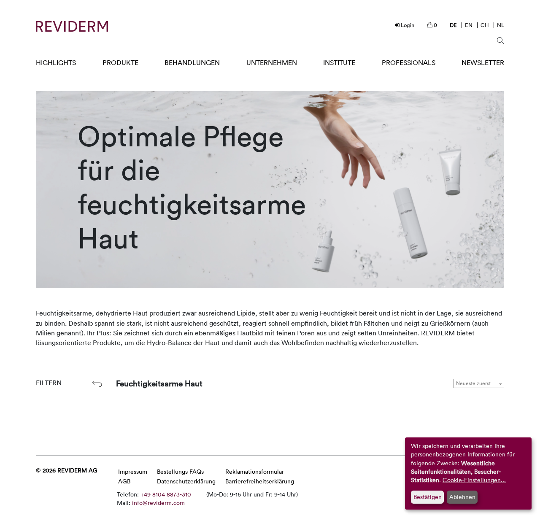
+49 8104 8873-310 (165, 494)
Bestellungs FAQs (180, 471)
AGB (124, 481)
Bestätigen (427, 497)
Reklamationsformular (254, 471)
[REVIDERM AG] (72, 26)
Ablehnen (462, 497)
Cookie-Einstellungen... (474, 480)
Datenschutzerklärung (186, 481)
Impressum (132, 471)
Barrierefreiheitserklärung (259, 481)
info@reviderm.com (158, 503)
